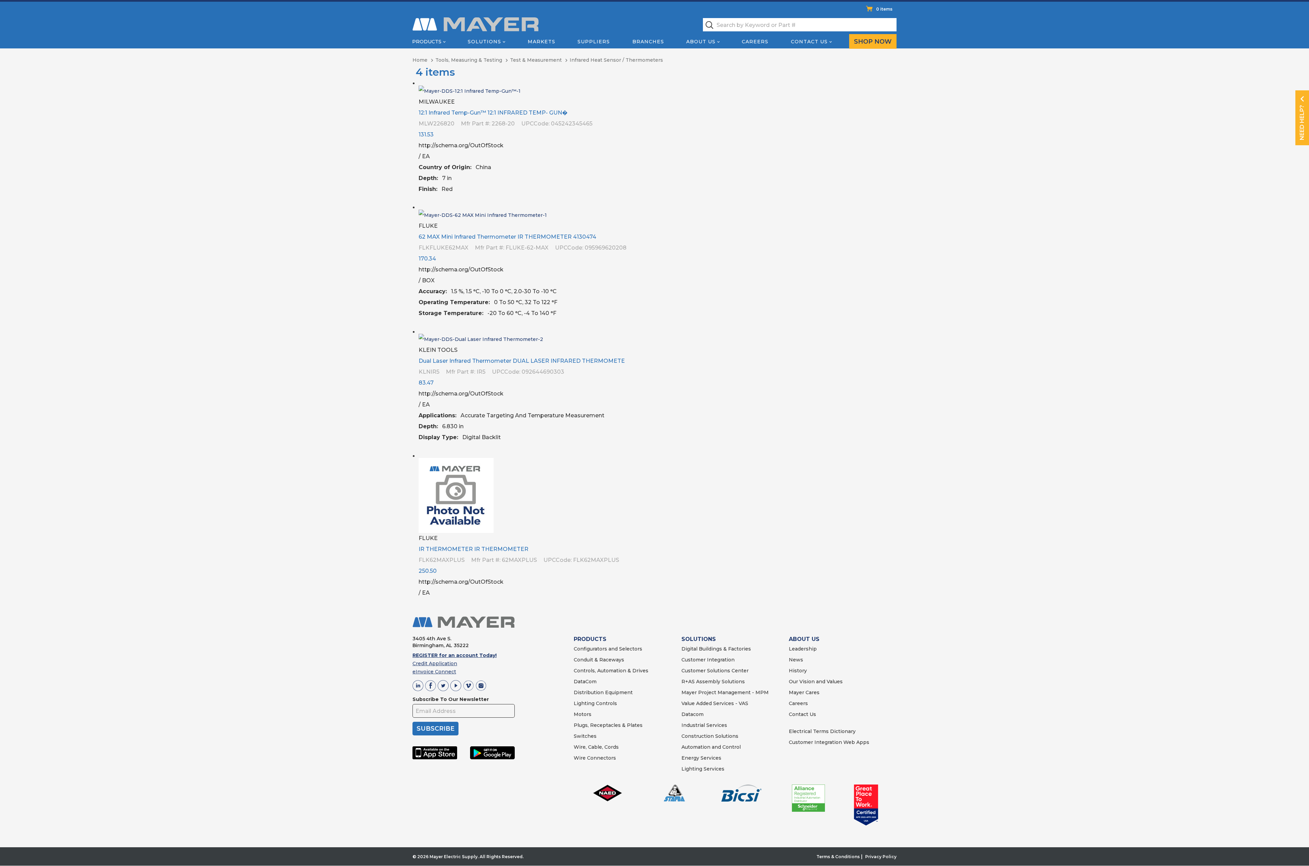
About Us (701, 42)
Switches (585, 736)
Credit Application (434, 663)
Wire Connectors (595, 758)
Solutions (484, 42)
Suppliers (593, 42)
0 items (884, 9)
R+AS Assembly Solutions (713, 681)
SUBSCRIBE (435, 728)
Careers (755, 42)
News (796, 660)
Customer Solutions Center (715, 671)
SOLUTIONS (698, 639)
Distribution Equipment (603, 692)
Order (889, 194)
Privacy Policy (881, 856)
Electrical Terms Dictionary (822, 731)
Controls (606, 703)
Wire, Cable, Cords (596, 747)
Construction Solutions (709, 736)
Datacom (692, 714)
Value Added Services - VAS (714, 703)
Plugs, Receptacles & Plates (608, 725)
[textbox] (800, 24)
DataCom (585, 681)
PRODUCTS (590, 639)
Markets (541, 42)
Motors (582, 714)
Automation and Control (711, 747)
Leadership (803, 649)
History (798, 671)
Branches (648, 42)
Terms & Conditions (838, 856)
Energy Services (701, 758)
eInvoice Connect (434, 672)
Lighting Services (702, 769)
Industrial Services (704, 725)
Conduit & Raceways (599, 660)
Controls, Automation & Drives (611, 671)
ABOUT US (804, 639)
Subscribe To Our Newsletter (450, 699)
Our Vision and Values (816, 681)
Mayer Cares (804, 692)
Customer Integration (708, 660)
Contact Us (809, 42)
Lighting (584, 703)
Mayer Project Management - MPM (725, 692)
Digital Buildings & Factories (716, 649)
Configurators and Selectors (608, 649)
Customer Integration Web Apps (829, 742)
